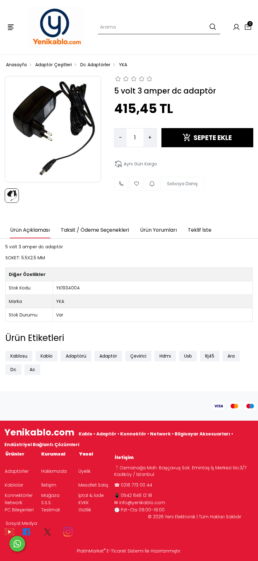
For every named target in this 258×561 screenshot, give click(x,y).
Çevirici (138, 356)
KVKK (83, 502)
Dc (13, 369)
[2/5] (122, 80)
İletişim (48, 485)
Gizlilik (84, 510)
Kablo (47, 356)
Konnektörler (19, 495)
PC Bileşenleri (19, 510)
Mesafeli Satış (93, 485)
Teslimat (50, 510)
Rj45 (209, 356)
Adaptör (108, 356)
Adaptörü (76, 356)
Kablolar (14, 485)
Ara (231, 356)
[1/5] (118, 80)
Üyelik (84, 471)
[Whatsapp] (17, 544)
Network (13, 502)
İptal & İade (91, 495)
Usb (188, 356)
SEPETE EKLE (213, 137)
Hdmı (165, 356)
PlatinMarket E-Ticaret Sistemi (110, 551)
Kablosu (18, 356)
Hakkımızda (54, 471)
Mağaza (50, 495)
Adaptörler (17, 471)
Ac (32, 369)
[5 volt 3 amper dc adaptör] (53, 129)
